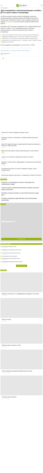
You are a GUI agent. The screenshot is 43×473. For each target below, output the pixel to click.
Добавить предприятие (21, 265)
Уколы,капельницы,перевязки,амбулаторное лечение (17, 371)
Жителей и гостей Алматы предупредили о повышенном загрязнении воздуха (21, 162)
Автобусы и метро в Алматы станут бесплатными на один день (20, 194)
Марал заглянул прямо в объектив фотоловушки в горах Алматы (20, 151)
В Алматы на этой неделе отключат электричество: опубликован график (18, 183)
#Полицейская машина (4, 50)
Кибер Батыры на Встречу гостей (11, 345)
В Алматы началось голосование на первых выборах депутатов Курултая (19, 138)
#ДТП (10, 50)
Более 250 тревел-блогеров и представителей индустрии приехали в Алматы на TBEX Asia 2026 (20, 144)
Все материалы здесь (22, 238)
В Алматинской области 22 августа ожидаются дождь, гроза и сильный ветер (19, 169)
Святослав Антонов (6, 53)
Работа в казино (6, 319)
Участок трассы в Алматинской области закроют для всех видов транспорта (20, 188)
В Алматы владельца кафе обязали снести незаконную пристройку (19, 199)
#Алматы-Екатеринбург (16, 50)
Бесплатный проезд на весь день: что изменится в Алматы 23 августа (21, 175)
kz (11, 22)
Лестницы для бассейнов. (9, 397)
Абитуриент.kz (8, 221)
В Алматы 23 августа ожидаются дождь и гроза (15, 132)
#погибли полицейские (25, 50)
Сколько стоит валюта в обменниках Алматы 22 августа (17, 157)
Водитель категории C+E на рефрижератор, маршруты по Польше (20, 294)
